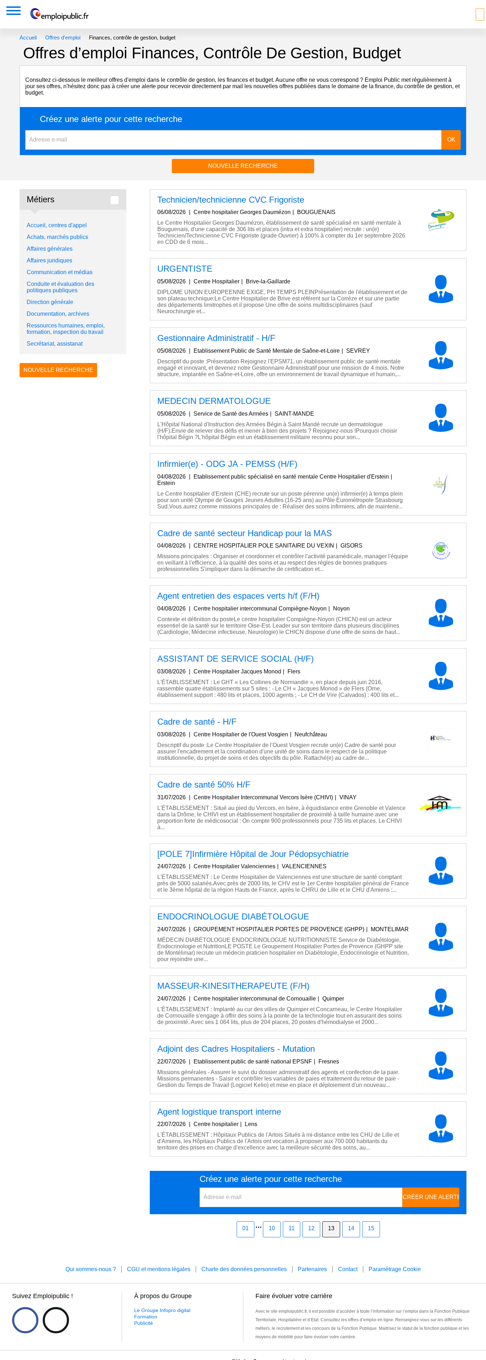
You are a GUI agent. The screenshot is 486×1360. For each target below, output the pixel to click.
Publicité (143, 1323)
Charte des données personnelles (244, 1269)
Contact (348, 1269)
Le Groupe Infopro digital (162, 1310)
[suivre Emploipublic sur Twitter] (56, 1320)
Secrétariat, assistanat (55, 344)
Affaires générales (50, 249)
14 (351, 1228)
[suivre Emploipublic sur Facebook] (25, 1320)
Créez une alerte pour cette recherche (111, 119)
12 (311, 1228)
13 (331, 1228)
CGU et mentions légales (158, 1269)
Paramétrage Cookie (395, 1269)
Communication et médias (60, 272)
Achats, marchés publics (57, 237)
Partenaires (312, 1269)
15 (371, 1228)
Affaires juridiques (49, 260)
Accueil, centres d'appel (57, 225)
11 (292, 1228)
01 (245, 1228)
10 (272, 1228)
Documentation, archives (58, 314)
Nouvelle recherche (243, 166)
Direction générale (50, 302)
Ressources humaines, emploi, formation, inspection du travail (66, 328)
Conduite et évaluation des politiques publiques (60, 287)
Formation (145, 1316)
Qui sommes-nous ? (90, 1269)
